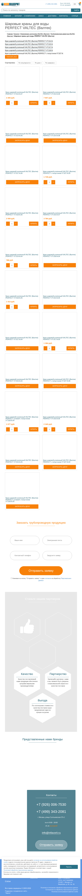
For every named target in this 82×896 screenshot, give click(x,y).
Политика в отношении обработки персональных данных (59, 887)
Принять (69, 867)
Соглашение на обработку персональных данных (62, 889)
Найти (76, 10)
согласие (48, 578)
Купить (33, 103)
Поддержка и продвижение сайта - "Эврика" (16, 892)
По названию (49, 63)
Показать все (11, 57)
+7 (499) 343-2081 (51, 4)
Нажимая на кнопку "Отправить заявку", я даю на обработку (41, 579)
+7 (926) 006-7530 (51, 804)
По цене (38, 63)
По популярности (24, 63)
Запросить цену (22, 140)
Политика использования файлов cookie (65, 891)
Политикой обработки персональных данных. (18, 870)
